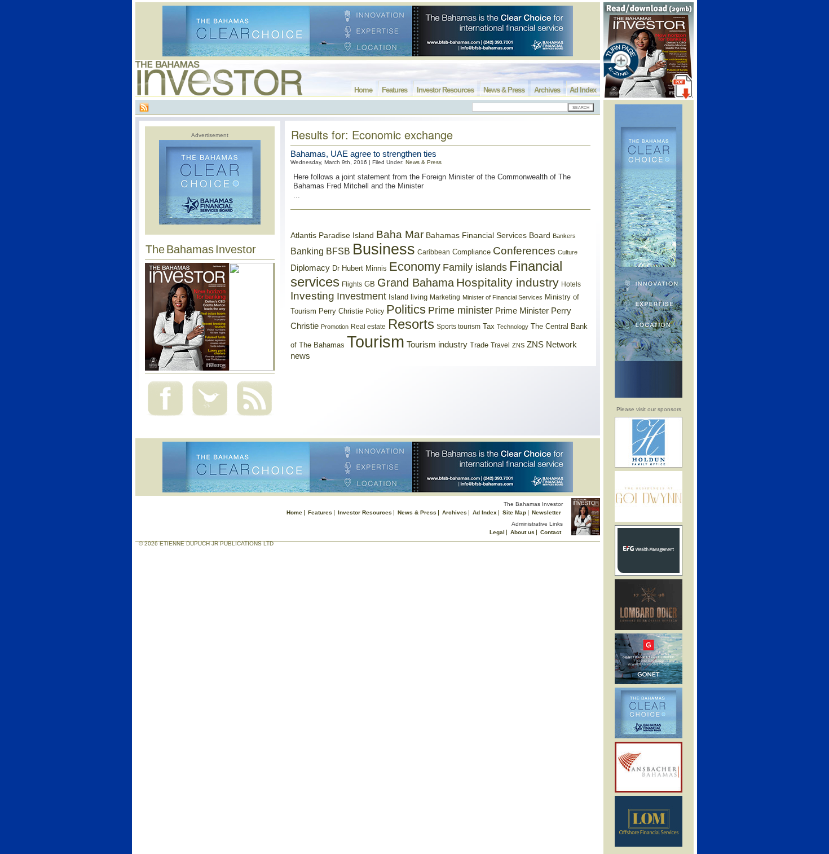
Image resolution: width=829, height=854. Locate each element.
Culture (567, 252)
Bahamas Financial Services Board (488, 235)
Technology (512, 326)
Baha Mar (400, 234)
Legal (497, 532)
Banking (307, 251)
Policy (374, 311)
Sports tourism (458, 327)
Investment (361, 296)
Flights (352, 284)
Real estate (368, 327)
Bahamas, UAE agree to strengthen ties (363, 154)
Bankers (564, 235)
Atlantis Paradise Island (332, 235)
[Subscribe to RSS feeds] (254, 417)
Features (394, 90)
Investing (312, 296)
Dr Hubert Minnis (359, 268)
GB (369, 284)
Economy (414, 266)
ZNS (518, 345)
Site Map (514, 512)
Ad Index (583, 90)
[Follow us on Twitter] (209, 417)
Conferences (524, 251)
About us (522, 532)
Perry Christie (341, 311)
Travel (500, 345)
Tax (489, 326)
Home (363, 90)
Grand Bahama (415, 282)
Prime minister (460, 310)
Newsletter (546, 512)
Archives (547, 90)
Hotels (571, 284)
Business (383, 249)
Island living (408, 297)
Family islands (475, 267)
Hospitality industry (507, 282)
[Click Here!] (648, 466)
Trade (479, 345)
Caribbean (433, 252)
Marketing (445, 297)
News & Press (503, 90)
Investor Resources (445, 90)
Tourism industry (437, 344)
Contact (550, 532)
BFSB (338, 251)
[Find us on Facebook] (165, 417)
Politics (406, 309)
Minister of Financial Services (502, 297)
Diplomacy (310, 267)
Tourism (375, 341)
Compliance (471, 252)
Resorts (411, 324)
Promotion (335, 326)
